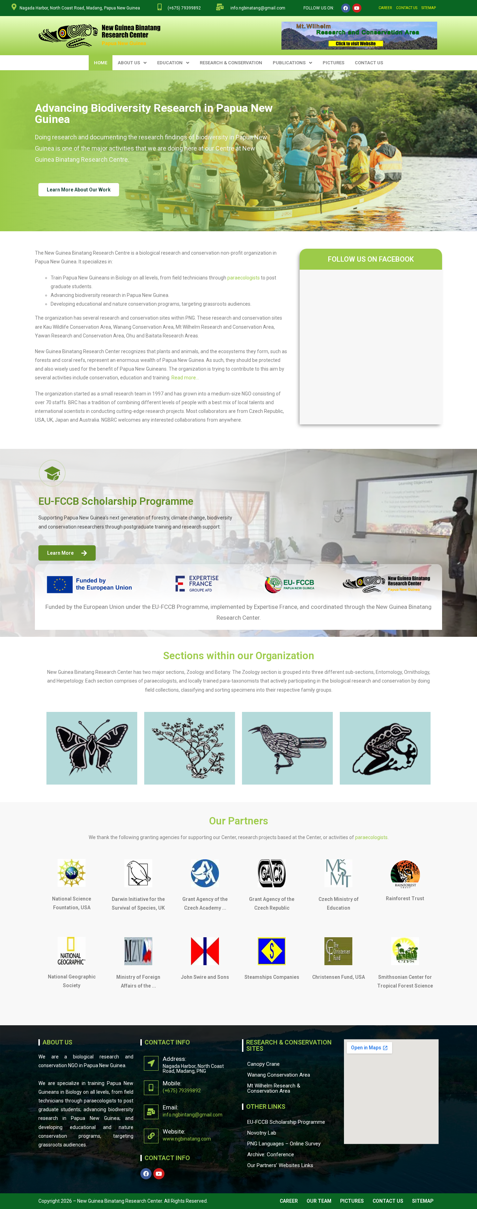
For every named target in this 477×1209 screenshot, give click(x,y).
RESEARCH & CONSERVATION (231, 62)
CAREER (385, 8)
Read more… (185, 377)
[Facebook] (345, 8)
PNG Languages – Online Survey (284, 1144)
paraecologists (243, 278)
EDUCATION (170, 62)
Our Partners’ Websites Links (280, 1165)
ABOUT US (129, 62)
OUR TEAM (319, 1201)
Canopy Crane (263, 1064)
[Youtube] (356, 8)
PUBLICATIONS (289, 62)
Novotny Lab (261, 1133)
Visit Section (81, 769)
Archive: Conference (270, 1154)
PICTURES (333, 62)
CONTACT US (406, 8)
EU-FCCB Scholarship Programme (286, 1122)
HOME (100, 62)
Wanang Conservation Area (278, 1075)
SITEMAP (428, 8)
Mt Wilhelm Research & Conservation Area (273, 1088)
